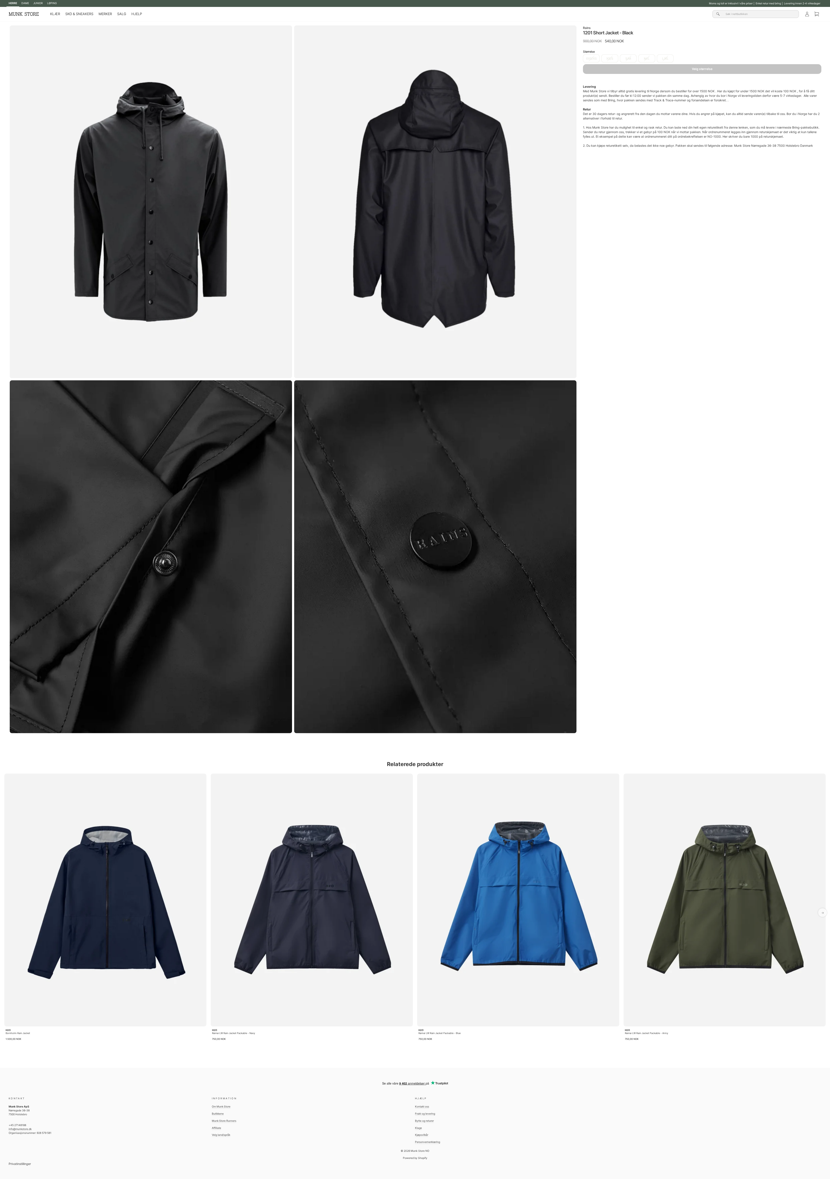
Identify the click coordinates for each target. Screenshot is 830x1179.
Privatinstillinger (20, 1164)
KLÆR (55, 14)
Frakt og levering (425, 1113)
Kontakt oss (422, 1106)
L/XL (665, 58)
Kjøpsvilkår (421, 1134)
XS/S (609, 58)
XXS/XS (591, 58)
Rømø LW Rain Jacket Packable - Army (646, 1033)
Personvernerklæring (427, 1142)
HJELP (136, 14)
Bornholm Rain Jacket (18, 1033)
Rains (587, 28)
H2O (8, 1030)
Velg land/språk (221, 1134)
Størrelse (589, 51)
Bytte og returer (424, 1120)
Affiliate (216, 1128)
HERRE (13, 3)
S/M (628, 58)
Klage (418, 1128)
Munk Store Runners (224, 1120)
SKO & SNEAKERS (79, 14)
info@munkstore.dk (20, 1129)
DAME (25, 3)
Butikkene (218, 1113)
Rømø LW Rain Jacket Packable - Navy (233, 1033)
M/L (647, 58)
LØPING (52, 3)
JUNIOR (38, 3)
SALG (121, 14)
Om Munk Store (221, 1106)
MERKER (105, 14)
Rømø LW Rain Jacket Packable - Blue (439, 1033)
